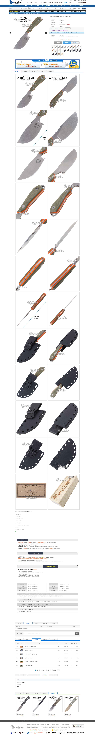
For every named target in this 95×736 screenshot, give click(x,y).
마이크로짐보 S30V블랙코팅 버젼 (31, 654)
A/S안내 (60, 2)
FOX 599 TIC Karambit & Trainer (30, 646)
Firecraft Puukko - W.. (51, 714)
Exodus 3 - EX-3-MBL (35, 714)
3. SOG (33, 11)
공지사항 (40, 2)
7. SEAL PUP (61, 11)
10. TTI (83, 11)
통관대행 (56, 2)
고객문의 (45, 2)
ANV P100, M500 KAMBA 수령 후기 (31, 661)
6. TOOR (54, 11)
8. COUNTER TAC (70, 11)
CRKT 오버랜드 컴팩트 (29, 665)
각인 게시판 (50, 2)
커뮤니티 (70, 2)
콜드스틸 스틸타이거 (29, 650)
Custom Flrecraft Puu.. (67, 714)
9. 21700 (77, 11)
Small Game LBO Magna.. (20, 714)
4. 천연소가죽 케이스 (41, 11)
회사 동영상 (30, 2)
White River (18, 713)
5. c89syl (48, 11)
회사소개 (35, 2)
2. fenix (27, 11)
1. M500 (21, 11)
